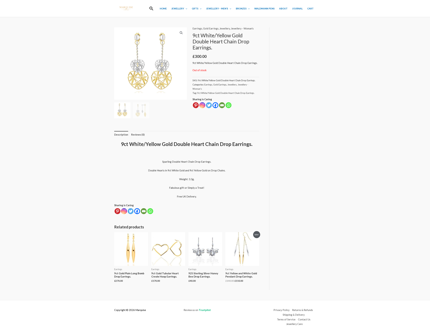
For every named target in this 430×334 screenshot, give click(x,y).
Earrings (197, 28)
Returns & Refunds (302, 309)
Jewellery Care (294, 323)
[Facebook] (215, 105)
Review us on (197, 309)
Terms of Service (286, 319)
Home (163, 8)
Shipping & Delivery (294, 314)
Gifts (195, 8)
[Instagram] (202, 105)
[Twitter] (209, 105)
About (283, 8)
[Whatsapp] (228, 105)
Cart (310, 8)
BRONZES (241, 8)
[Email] (222, 105)
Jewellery (177, 8)
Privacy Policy (281, 309)
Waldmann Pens (264, 8)
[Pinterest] (196, 105)
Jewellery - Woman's (242, 28)
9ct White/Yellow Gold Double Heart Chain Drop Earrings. (225, 93)
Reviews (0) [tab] (138, 134)
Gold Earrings (211, 28)
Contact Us (304, 319)
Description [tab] (121, 134)
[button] (151, 8)
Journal (297, 8)
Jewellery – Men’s (217, 8)
